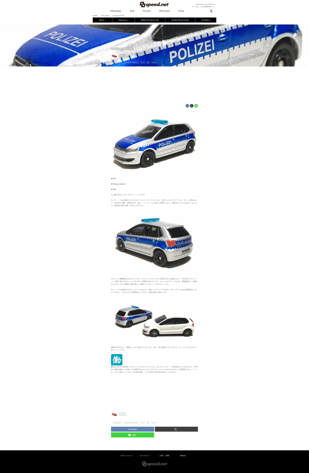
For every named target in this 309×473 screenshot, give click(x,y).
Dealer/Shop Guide (180, 20)
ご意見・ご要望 (164, 455)
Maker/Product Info (150, 20)
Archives (206, 20)
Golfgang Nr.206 (122, 48)
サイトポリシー (145, 455)
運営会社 (183, 455)
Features (123, 20)
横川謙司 (122, 55)
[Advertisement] (154, 85)
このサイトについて (126, 455)
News (101, 20)
